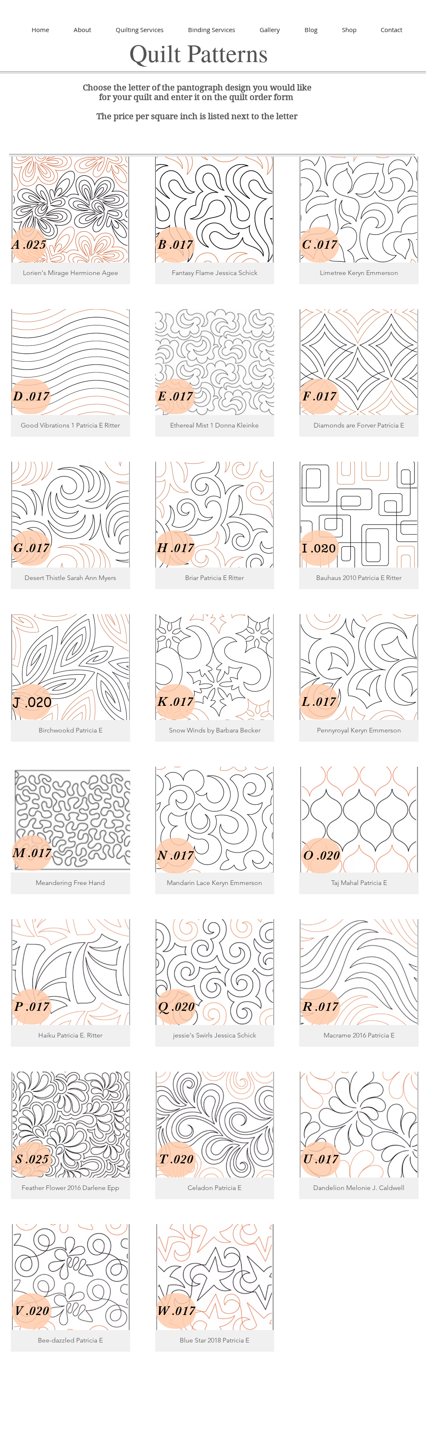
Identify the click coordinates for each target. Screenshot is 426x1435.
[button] (70, 220)
